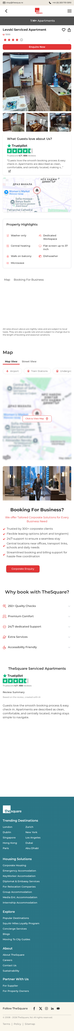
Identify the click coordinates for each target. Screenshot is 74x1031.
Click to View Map (34, 418)
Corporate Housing (14, 865)
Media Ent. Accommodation (20, 897)
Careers (7, 960)
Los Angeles (32, 837)
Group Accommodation (17, 892)
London (7, 826)
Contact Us (9, 965)
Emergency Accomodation (19, 870)
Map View (11, 361)
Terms (6, 1024)
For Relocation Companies (19, 886)
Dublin (7, 832)
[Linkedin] (52, 1008)
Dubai (29, 842)
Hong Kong (10, 842)
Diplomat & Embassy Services (21, 881)
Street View (29, 361)
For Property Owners (16, 991)
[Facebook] (34, 1008)
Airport (14, 371)
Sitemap (30, 1024)
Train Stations (39, 371)
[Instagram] (46, 1008)
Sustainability (11, 970)
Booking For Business (29, 279)
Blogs (6, 934)
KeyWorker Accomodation (19, 876)
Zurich (29, 826)
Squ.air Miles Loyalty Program (21, 923)
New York (31, 832)
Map (7, 279)
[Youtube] (58, 1008)
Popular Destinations (16, 918)
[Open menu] (69, 11)
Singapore (9, 837)
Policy (17, 1024)
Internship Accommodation (20, 902)
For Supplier (10, 985)
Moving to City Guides (16, 939)
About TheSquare (13, 954)
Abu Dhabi (32, 848)
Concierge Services (15, 928)
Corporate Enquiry (23, 568)
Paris (6, 848)
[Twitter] (40, 1008)
